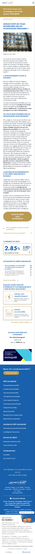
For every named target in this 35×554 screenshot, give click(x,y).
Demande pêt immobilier (11, 385)
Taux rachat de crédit (10, 445)
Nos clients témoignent (17, 337)
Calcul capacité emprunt (11, 400)
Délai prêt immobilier (10, 407)
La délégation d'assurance (11, 432)
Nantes (15, 146)
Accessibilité (20, 487)
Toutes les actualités (9, 280)
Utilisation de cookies (19, 489)
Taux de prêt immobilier (10, 393)
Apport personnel (8, 411)
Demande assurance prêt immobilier (14, 428)
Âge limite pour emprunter (11, 419)
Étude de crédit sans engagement (17, 216)
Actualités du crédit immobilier (12, 18)
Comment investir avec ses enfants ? (14, 233)
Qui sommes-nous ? (9, 458)
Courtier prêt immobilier (11, 389)
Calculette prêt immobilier (11, 396)
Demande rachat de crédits (11, 441)
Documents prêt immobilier (12, 404)
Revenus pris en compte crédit (12, 415)
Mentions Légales (10, 487)
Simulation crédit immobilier (20, 322)
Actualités (6, 454)
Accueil (4, 18)
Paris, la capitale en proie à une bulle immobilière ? (17, 228)
